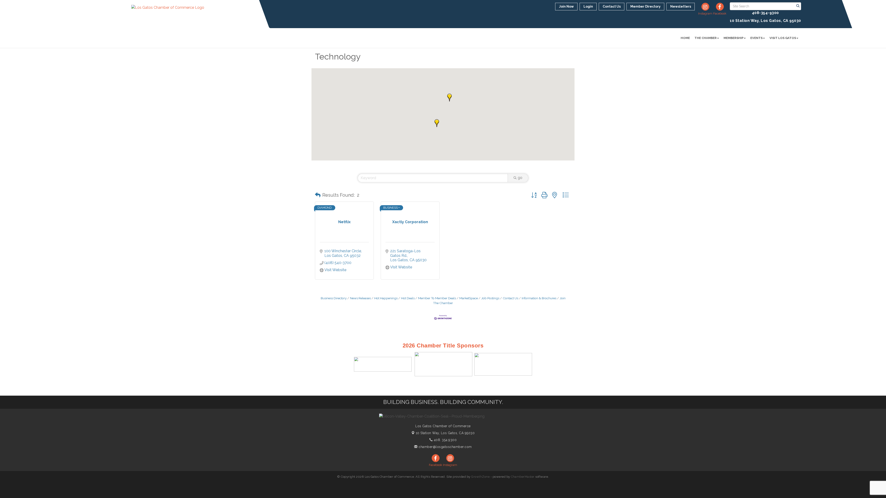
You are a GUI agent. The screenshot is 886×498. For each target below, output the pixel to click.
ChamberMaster (523, 476)
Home (685, 38)
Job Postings (490, 298)
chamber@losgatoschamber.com (445, 447)
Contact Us (510, 298)
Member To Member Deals (437, 298)
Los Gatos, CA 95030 (445, 433)
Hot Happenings (386, 298)
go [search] (520, 177)
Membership (733, 38)
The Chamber (705, 38)
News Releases (360, 298)
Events (756, 38)
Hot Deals (408, 298)
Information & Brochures (539, 298)
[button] (436, 123)
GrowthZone (480, 476)
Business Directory (334, 298)
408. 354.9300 (445, 440)
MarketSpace (468, 298)
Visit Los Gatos (782, 38)
